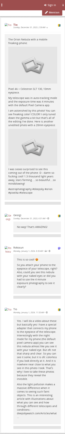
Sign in (51, 5)
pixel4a (14, 192)
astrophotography (21, 189)
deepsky (39, 189)
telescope (26, 192)
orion (49, 189)
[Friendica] (12, 4)
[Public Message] (47, 27)
